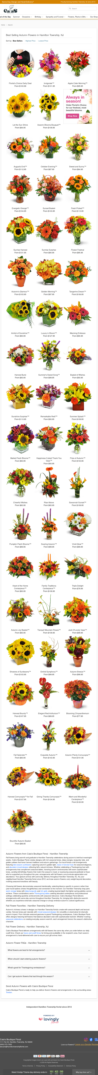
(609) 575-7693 (6, 1044)
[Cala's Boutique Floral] (17, 9)
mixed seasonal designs (47, 912)
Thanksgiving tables (42, 893)
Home (3, 25)
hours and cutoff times (32, 933)
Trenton (9, 992)
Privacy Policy (40, 1066)
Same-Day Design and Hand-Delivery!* (18, 1)
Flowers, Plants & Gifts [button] (77, 17)
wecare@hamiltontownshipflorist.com (14, 1046)
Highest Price (30, 41)
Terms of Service (27, 1066)
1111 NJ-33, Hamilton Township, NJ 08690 (16, 1042)
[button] (91, 1065)
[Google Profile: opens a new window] (96, 1039)
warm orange (11, 891)
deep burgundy (31, 891)
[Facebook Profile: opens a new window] (91, 1039)
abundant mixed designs (18, 867)
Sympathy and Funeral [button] (55, 17)
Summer (16, 17)
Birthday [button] (38, 17)
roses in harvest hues (65, 864)
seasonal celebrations (14, 919)
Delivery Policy (71, 1066)
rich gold (44, 891)
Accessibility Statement (55, 1066)
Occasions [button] (26, 17)
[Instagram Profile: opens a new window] (85, 1039)
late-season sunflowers (22, 864)
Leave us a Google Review (86, 1044)
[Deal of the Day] (77, 106)
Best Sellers (17, 41)
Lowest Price (43, 41)
